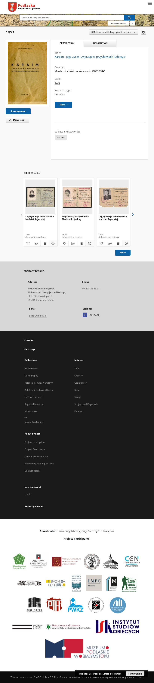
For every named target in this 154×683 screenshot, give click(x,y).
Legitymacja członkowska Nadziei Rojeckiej (39, 218)
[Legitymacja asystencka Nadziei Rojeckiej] (77, 197)
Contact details (33, 470)
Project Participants (35, 449)
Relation (78, 411)
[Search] (129, 17)
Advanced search (118, 23)
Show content (18, 111)
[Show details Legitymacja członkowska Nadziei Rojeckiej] (52, 243)
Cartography (31, 375)
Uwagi (77, 397)
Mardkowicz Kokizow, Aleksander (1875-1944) (80, 71)
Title (76, 368)
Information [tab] (100, 43)
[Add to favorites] (143, 32)
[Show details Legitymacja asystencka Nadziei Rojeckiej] (89, 243)
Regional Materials (35, 404)
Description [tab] (67, 43)
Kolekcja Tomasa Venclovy (39, 382)
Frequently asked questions (39, 463)
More (123, 252)
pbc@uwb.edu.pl (38, 315)
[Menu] (149, 3)
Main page (29, 349)
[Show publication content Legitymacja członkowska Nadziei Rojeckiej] (45, 243)
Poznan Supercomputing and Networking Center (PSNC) (112, 677)
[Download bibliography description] (36, 243)
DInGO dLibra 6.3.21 (45, 677)
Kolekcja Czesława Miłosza (39, 389)
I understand (135, 673)
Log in (28, 494)
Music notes (31, 411)
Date (76, 389)
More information (112, 673)
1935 (57, 82)
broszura (60, 94)
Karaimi (61, 137)
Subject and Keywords (86, 404)
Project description (35, 442)
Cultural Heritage (34, 397)
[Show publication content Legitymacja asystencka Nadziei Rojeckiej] (81, 243)
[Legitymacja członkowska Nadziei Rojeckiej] (40, 197)
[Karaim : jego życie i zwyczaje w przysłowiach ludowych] (27, 73)
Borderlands (31, 368)
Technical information (36, 456)
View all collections (35, 422)
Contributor (80, 382)
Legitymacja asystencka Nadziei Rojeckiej (75, 218)
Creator (78, 375)
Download (18, 119)
